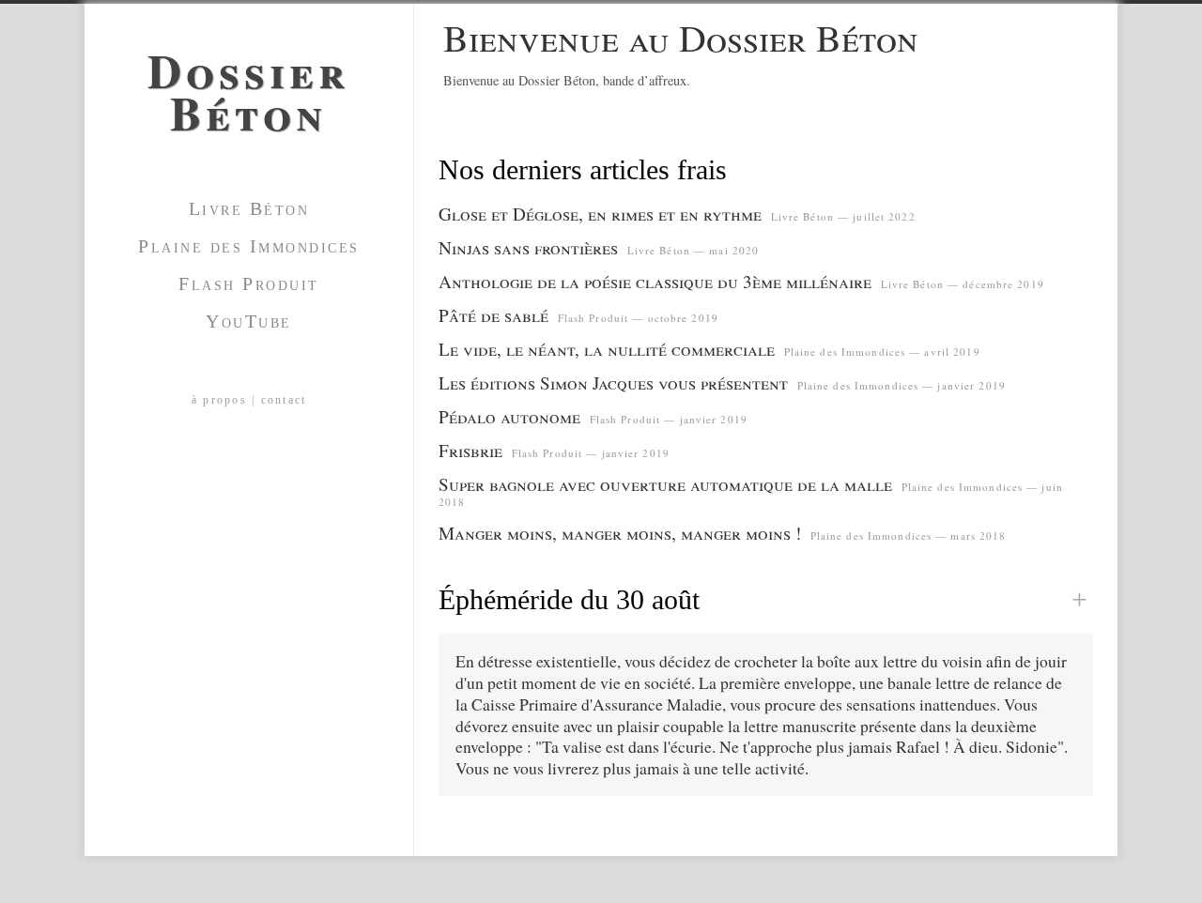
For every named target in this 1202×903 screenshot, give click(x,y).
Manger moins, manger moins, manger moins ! (620, 532)
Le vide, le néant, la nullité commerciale (607, 348)
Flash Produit (248, 283)
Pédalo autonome (509, 416)
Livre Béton (249, 208)
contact (284, 399)
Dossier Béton (248, 84)
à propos (219, 399)
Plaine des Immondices (249, 246)
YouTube (249, 321)
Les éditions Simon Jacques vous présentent (613, 382)
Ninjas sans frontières (528, 247)
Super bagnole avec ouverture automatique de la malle (665, 484)
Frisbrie (470, 450)
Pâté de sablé (493, 315)
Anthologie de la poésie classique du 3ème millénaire (655, 281)
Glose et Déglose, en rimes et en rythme (600, 213)
